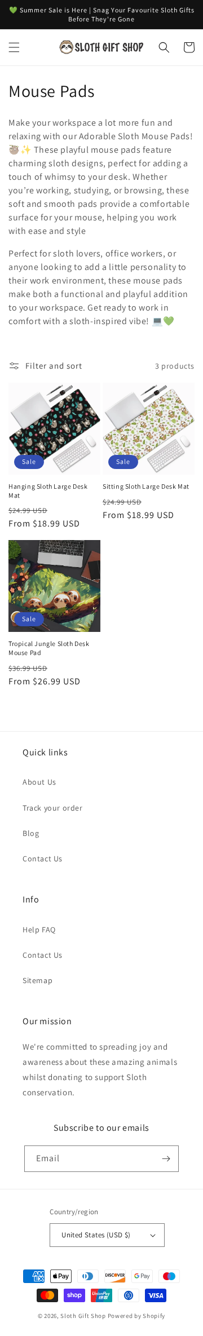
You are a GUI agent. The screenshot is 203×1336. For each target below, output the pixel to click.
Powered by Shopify (137, 1316)
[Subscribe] (165, 1158)
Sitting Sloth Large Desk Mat (146, 486)
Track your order (53, 808)
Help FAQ (39, 929)
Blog (31, 833)
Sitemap (37, 980)
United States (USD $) (95, 1235)
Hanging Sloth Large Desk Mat (47, 490)
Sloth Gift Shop (83, 1316)
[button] (14, 47)
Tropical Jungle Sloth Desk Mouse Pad (49, 648)
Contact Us (43, 858)
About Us (39, 782)
